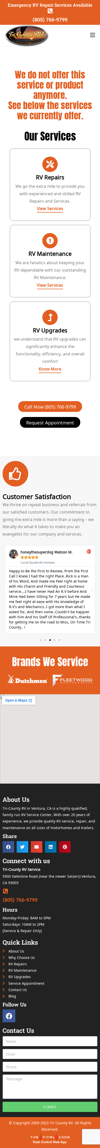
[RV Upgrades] (50, 317)
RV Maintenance (50, 253)
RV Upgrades (50, 330)
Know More (50, 369)
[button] (7, 589)
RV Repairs (50, 177)
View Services (50, 208)
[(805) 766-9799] (50, 11)
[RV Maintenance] (50, 240)
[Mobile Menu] (92, 34)
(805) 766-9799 (50, 20)
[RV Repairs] (50, 164)
